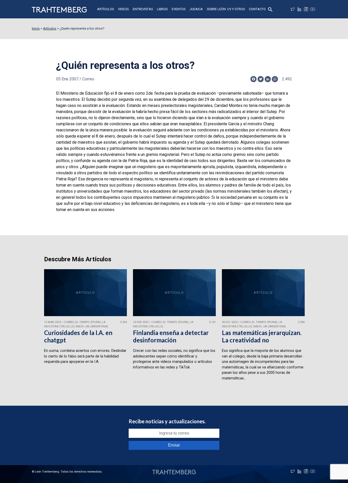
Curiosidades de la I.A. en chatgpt (78, 336)
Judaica (196, 9)
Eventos (178, 9)
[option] (85, 327)
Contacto (257, 9)
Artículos (105, 9)
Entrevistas (143, 9)
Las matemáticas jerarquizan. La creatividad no (261, 336)
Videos (123, 9)
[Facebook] (306, 9)
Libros (162, 9)
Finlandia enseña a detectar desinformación (171, 336)
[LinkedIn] (299, 9)
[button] (270, 9)
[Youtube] (312, 9)
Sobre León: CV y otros (226, 9)
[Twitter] (293, 9)
